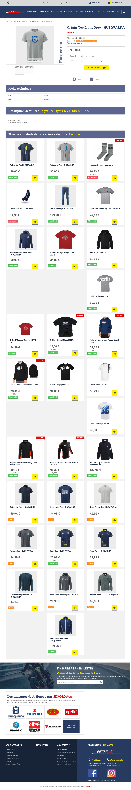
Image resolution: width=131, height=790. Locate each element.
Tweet (79, 79)
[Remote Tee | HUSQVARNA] (25, 538)
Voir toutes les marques (71, 726)
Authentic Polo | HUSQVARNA (22, 507)
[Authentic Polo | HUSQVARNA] (25, 494)
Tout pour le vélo (113, 12)
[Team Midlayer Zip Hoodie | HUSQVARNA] (25, 239)
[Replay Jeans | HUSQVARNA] (65, 196)
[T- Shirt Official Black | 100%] (65, 327)
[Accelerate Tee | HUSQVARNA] (65, 494)
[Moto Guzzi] (52, 712)
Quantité (73, 56)
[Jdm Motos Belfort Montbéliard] (14, 12)
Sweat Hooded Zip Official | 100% (24, 385)
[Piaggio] (16, 726)
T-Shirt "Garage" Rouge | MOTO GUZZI (63, 253)
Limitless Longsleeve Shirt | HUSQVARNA (21, 596)
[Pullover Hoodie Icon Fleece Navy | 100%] (105, 327)
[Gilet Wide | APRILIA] (105, 239)
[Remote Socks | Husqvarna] (25, 196)
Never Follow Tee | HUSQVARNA (103, 507)
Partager (97, 79)
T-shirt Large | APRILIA (59, 385)
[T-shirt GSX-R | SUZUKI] (105, 410)
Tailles (72, 60)
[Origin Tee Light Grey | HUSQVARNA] (19, 70)
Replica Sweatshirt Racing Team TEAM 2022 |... (23, 463)
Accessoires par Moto (84, 12)
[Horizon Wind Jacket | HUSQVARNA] (105, 581)
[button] (124, 12)
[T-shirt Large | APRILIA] (65, 372)
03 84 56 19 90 (111, 763)
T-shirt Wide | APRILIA (98, 296)
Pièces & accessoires (65, 12)
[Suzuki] (34, 712)
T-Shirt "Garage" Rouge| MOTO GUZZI (23, 341)
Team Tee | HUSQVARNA (60, 551)
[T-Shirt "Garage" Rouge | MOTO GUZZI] (65, 239)
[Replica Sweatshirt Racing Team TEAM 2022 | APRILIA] (25, 449)
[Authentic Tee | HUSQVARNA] (25, 152)
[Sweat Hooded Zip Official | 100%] (25, 372)
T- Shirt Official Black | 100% (62, 340)
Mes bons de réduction (64, 764)
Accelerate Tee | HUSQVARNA (62, 507)
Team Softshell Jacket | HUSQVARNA (60, 639)
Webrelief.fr (89, 786)
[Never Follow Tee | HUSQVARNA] (105, 494)
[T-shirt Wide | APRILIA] (105, 283)
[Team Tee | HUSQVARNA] (65, 538)
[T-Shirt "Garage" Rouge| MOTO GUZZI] (25, 327)
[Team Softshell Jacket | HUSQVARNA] (65, 625)
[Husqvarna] (16, 712)
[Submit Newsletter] (100, 682)
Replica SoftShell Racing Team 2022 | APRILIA (65, 463)
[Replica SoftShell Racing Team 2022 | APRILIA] (65, 449)
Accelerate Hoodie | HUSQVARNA (64, 595)
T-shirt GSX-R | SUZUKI (99, 423)
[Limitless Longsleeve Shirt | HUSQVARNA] (25, 581)
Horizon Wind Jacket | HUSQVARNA (104, 595)
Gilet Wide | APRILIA (97, 252)
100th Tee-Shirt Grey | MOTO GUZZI (104, 209)
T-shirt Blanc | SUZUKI (98, 385)
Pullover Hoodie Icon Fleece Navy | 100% (104, 341)
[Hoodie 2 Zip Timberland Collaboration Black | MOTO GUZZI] (105, 449)
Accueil (8, 21)
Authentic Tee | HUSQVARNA (22, 165)
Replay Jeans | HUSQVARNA (61, 209)
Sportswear (32, 12)
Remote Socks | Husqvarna (21, 209)
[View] (35, 178)
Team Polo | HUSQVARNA (100, 551)
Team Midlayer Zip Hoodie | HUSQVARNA (21, 253)
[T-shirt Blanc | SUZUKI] (105, 372)
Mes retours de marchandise (66, 752)
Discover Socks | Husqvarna (101, 165)
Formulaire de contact (114, 765)
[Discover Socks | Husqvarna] (105, 152)
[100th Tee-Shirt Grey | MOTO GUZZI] (105, 196)
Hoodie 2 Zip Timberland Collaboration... (100, 463)
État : (68, 43)
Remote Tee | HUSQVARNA (21, 551)
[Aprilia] (71, 712)
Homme (74, 134)
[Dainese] (53, 726)
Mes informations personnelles (67, 761)
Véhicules (100, 12)
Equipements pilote (47, 12)
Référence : (71, 38)
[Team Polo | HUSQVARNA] (105, 538)
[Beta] (34, 726)
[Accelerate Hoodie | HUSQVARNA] (65, 581)
